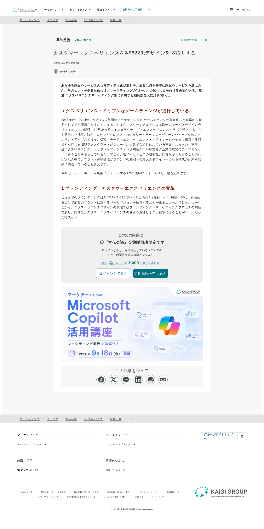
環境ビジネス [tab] (104, 9)
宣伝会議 (71, 20)
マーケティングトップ (29, 444)
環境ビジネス (113, 470)
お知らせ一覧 (28, 492)
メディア (52, 20)
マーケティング (30, 20)
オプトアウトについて (50, 496)
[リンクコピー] (163, 379)
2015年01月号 (93, 20)
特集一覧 (115, 20)
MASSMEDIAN (25, 470)
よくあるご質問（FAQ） (117, 496)
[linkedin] (138, 379)
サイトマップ (158, 496)
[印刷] (150, 379)
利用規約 (173, 492)
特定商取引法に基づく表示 (88, 492)
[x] (113, 379)
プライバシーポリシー (150, 492)
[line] (126, 379)
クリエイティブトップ (118, 444)
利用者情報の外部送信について (83, 496)
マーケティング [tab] (51, 9)
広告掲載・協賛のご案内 (120, 492)
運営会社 (47, 492)
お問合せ (141, 496)
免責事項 (63, 492)
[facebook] (101, 379)
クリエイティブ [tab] (78, 9)
